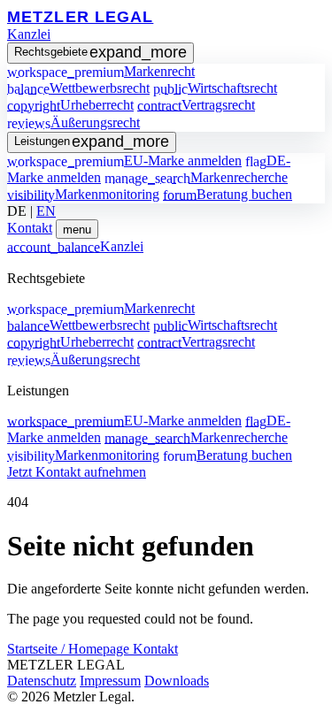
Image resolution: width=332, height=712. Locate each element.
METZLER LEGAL (80, 16)
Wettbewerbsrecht (78, 88)
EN (46, 210)
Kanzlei (28, 34)
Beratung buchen (227, 194)
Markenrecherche (196, 177)
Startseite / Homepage (70, 648)
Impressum (110, 680)
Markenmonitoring (83, 194)
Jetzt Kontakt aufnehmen (76, 471)
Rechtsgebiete (100, 52)
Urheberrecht (70, 104)
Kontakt (29, 227)
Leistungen (91, 141)
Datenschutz (41, 680)
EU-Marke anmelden (124, 160)
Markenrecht (101, 71)
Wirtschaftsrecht (215, 88)
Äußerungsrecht (73, 122)
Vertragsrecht (196, 104)
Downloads (176, 680)
